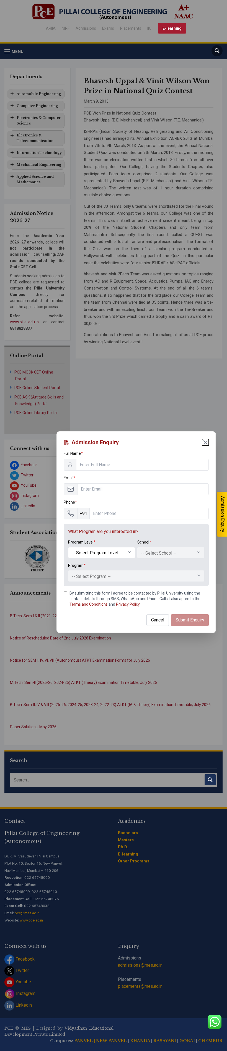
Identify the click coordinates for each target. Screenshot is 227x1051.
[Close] (205, 442)
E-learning (172, 28)
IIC (149, 28)
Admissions (86, 28)
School (144, 542)
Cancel (157, 620)
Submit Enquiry (190, 620)
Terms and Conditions (88, 604)
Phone (70, 502)
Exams (108, 28)
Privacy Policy (128, 604)
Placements (130, 28)
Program (77, 565)
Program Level (82, 542)
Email (69, 478)
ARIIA (51, 28)
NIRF (65, 28)
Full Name (73, 453)
